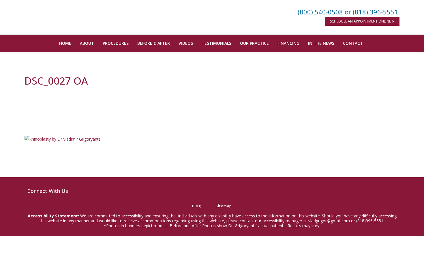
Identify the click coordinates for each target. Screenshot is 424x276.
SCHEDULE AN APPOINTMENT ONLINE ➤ (362, 21)
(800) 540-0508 (320, 12)
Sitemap (223, 205)
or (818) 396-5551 (371, 12)
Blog (196, 205)
